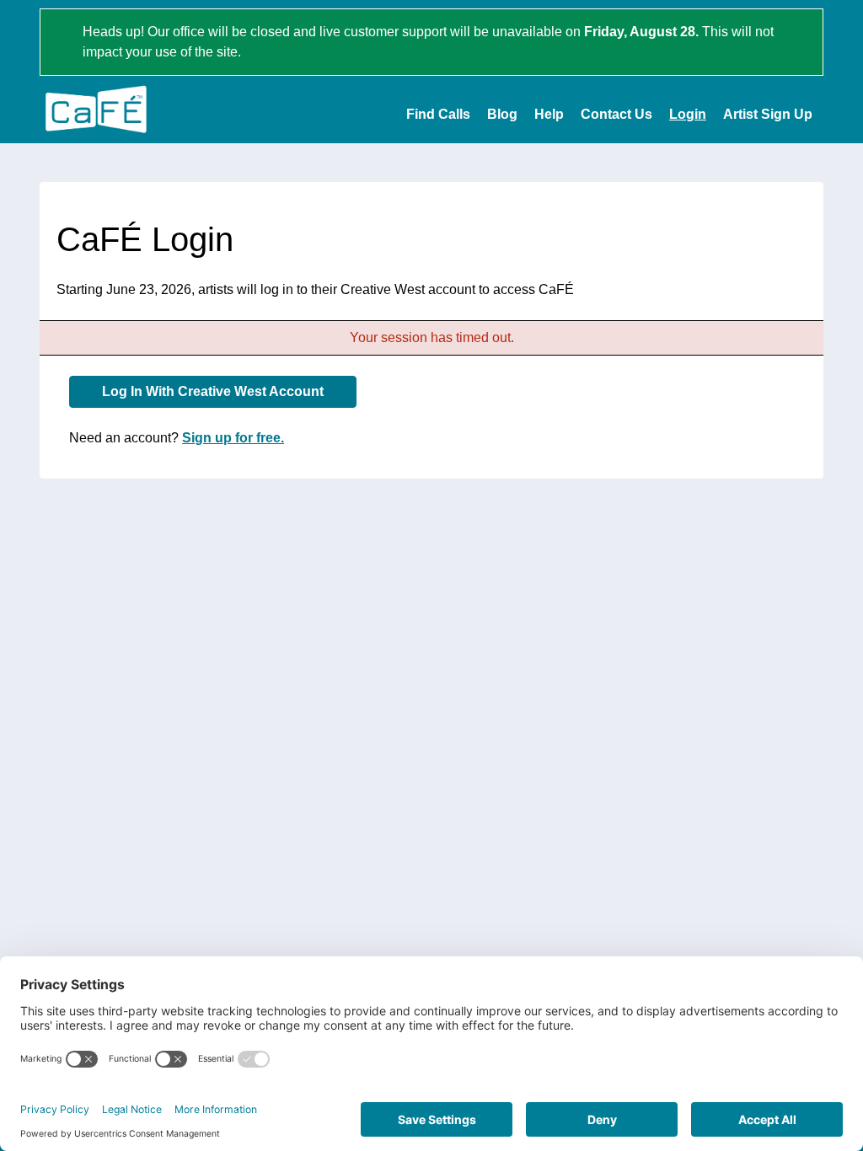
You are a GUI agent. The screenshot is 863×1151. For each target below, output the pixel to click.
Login (687, 114)
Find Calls (438, 114)
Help (549, 114)
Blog (502, 114)
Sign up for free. (233, 438)
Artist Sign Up (767, 114)
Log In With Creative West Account (213, 391)
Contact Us (616, 114)
